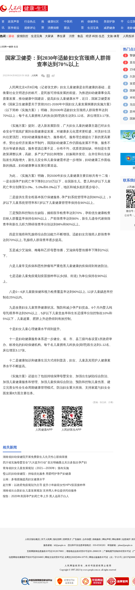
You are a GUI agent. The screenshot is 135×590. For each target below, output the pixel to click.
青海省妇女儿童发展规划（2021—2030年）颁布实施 (36, 468)
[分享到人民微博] (48, 75)
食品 (80, 36)
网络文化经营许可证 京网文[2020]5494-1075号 (66, 557)
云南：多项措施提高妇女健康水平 (24, 479)
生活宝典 (93, 27)
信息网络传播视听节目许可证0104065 (26, 557)
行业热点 (30, 21)
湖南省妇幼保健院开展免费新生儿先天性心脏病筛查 (35, 456)
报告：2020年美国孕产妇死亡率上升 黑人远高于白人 (36, 496)
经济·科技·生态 (95, 36)
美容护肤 (109, 21)
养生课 (61, 36)
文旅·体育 (113, 36)
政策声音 (13, 21)
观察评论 (30, 27)
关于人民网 (46, 539)
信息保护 (126, 539)
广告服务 (77, 539)
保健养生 (93, 21)
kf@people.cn (60, 545)
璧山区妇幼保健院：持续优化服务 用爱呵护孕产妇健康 (37, 473)
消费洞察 (53, 27)
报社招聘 (57, 539)
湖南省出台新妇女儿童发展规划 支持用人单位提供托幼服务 (40, 490)
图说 (67, 27)
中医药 (68, 21)
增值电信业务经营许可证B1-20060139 (83, 551)
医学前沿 (13, 27)
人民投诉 (128, 36)
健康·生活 (13, 46)
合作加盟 (87, 539)
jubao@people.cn (125, 545)
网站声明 (106, 539)
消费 (72, 36)
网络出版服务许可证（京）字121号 (105, 557)
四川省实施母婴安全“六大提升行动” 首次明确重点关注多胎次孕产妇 (45, 462)
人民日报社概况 (32, 539)
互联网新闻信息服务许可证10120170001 (45, 551)
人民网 (3, 46)
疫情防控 (22, 36)
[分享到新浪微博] (53, 75)
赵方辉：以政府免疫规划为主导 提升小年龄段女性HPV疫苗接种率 (44, 484)
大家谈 (49, 36)
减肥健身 (109, 27)
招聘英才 (67, 539)
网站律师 (116, 539)
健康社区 (53, 21)
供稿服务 (96, 539)
